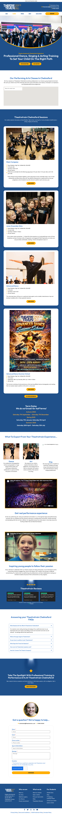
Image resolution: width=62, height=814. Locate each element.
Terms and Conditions (24, 812)
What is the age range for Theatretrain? (20, 636)
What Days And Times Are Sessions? (19, 643)
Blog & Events (39, 14)
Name (13, 729)
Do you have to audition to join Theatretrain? (21, 640)
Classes (14, 14)
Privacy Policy (14, 812)
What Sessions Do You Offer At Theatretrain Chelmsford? (24, 625)
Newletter (14, 761)
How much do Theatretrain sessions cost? (20, 647)
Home (6, 14)
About (30, 14)
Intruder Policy (47, 812)
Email (13, 734)
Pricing (22, 14)
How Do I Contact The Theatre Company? (20, 650)
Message (14, 751)
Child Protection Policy (37, 812)
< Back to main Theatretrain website (31, 1)
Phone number (16, 740)
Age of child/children (17, 746)
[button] (31, 625)
